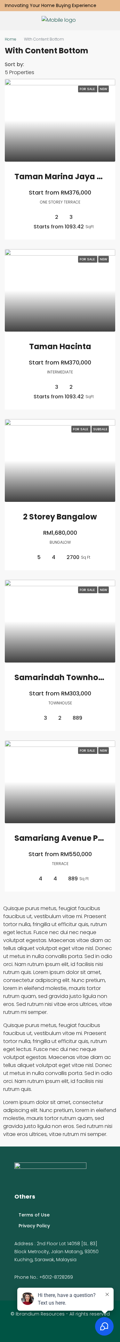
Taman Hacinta (60, 346)
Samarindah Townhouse (63, 677)
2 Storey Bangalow (60, 516)
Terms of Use (34, 1215)
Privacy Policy (34, 1226)
